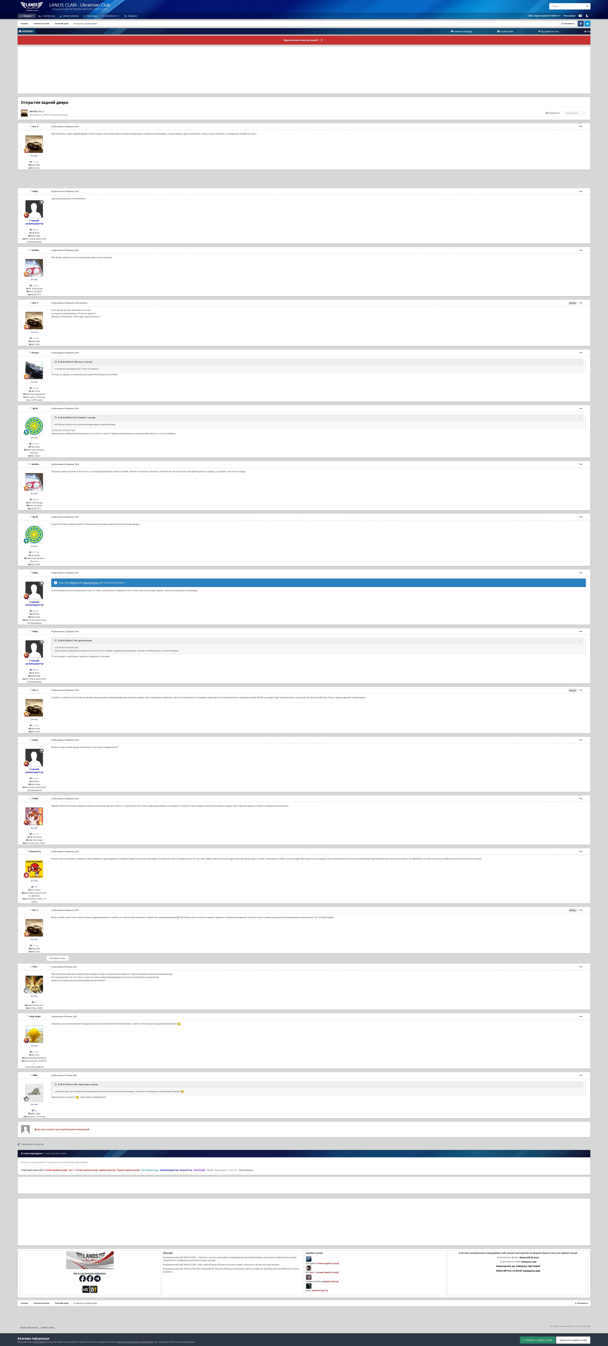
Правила (132, 16)
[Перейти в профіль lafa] (308, 1268)
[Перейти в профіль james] (308, 1286)
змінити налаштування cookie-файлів (135, 1342)
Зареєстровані (246, 1170)
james (308, 1290)
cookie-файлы (39, 1342)
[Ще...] (581, 126)
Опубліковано (65, 126)
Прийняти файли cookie (538, 1340)
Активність (111, 16)
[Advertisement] (304, 70)
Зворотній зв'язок (29, 1327)
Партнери (92, 16)
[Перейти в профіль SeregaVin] (308, 1259)
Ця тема (576, 6)
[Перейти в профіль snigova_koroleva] (308, 1277)
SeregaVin (311, 1263)
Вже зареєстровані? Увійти (544, 15)
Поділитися (554, 113)
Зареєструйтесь (90, 582)
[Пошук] (587, 6)
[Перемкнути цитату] (56, 362)
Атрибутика (48, 16)
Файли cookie (47, 1327)
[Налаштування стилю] (580, 16)
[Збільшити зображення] (179, 1023)
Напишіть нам (528, 1261)
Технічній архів (59, 114)
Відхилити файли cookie (573, 1340)
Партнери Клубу (581, 31)
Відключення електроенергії (301, 40)
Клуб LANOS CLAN (534, 31)
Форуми (27, 16)
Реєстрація (569, 15)
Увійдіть (74, 582)
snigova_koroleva (314, 1281)
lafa (307, 1272)
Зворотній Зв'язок (529, 1257)
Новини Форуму (355, 31)
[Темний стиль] (587, 16)
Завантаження (70, 16)
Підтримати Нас (442, 31)
